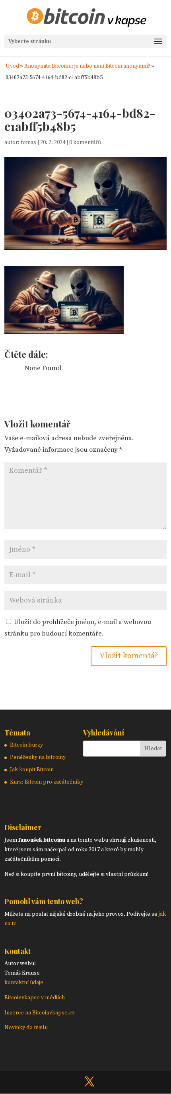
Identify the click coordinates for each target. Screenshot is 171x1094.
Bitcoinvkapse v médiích (34, 997)
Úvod (12, 66)
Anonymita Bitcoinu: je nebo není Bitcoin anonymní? (87, 66)
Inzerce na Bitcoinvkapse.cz (40, 1012)
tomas (28, 142)
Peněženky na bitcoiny (38, 757)
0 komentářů (85, 142)
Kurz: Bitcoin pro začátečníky (46, 782)
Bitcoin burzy (26, 745)
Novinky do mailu (26, 1027)
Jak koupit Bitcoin (32, 769)
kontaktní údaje (23, 982)
